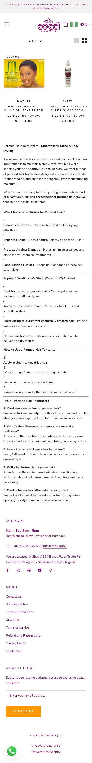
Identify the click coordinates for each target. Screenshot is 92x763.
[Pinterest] (29, 570)
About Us (12, 620)
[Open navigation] (6, 24)
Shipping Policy (17, 604)
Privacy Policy (16, 643)
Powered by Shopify (46, 752)
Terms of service (17, 627)
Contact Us (14, 596)
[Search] (57, 24)
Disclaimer (13, 651)
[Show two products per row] (84, 40)
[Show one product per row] (76, 40)
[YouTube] (39, 570)
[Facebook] (7, 570)
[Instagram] (18, 570)
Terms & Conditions (20, 612)
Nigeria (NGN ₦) (43, 735)
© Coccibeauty (46, 745)
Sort (33, 41)
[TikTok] (50, 570)
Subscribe (23, 711)
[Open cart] (66, 24)
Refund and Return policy (24, 635)
